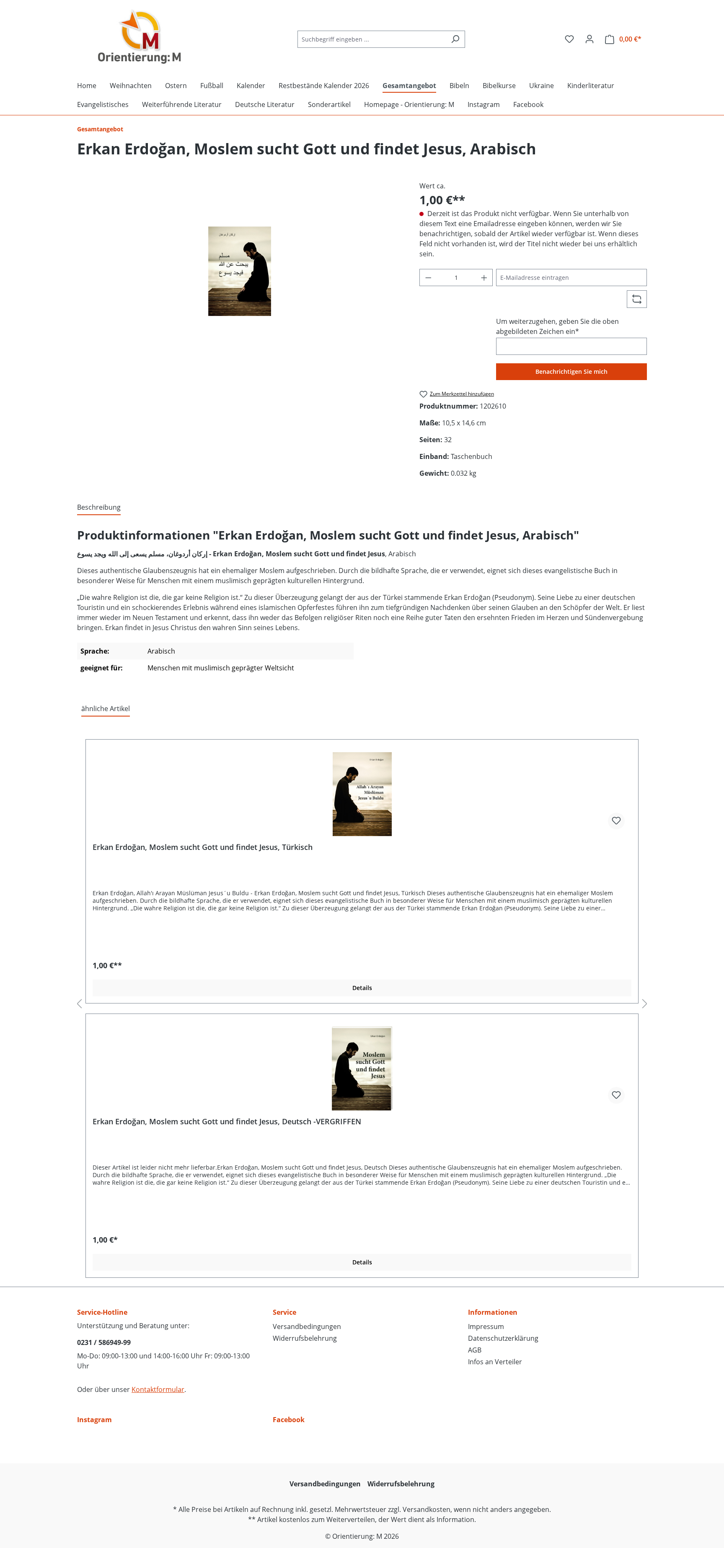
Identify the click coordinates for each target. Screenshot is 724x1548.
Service (284, 1312)
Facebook (289, 1419)
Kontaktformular (158, 1389)
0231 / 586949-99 (104, 1342)
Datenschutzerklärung (503, 1338)
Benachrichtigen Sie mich (571, 371)
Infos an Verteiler (495, 1361)
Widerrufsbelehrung (305, 1338)
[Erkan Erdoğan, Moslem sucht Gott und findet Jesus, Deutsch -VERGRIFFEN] (362, 1068)
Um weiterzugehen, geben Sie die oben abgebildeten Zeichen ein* (557, 326)
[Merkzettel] (569, 39)
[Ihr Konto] (589, 39)
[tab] (99, 507)
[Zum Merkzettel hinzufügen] (616, 821)
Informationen (492, 1312)
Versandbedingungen (307, 1326)
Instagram (94, 1419)
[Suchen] (455, 39)
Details (362, 988)
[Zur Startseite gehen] (140, 37)
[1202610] (240, 271)
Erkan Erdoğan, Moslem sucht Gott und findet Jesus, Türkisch (203, 847)
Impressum (486, 1326)
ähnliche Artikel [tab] (105, 708)
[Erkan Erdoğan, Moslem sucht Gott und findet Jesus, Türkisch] (362, 794)
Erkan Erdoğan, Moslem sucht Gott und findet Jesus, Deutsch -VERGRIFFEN (227, 1121)
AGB (474, 1350)
